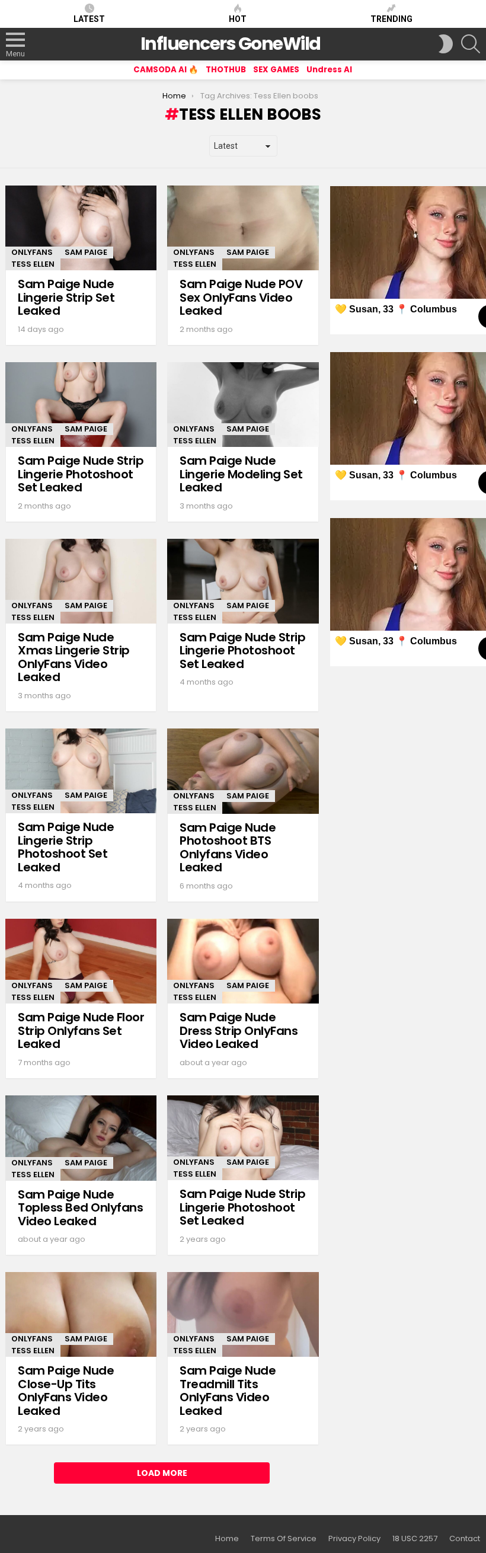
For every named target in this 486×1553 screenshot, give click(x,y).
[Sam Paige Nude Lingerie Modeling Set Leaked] (242, 404)
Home (227, 1539)
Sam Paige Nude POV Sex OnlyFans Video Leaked (241, 297)
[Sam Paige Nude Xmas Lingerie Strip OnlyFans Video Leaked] (80, 581)
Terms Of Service (283, 1539)
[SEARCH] (470, 44)
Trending (391, 19)
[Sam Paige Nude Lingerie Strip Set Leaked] (80, 228)
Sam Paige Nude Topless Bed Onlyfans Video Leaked (80, 1207)
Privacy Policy (354, 1539)
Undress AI (329, 69)
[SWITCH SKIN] (445, 44)
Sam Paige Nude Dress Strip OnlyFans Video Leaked (239, 1030)
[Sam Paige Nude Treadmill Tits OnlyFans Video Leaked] (242, 1314)
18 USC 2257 (414, 1539)
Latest (89, 19)
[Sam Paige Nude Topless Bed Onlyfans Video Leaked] (80, 1138)
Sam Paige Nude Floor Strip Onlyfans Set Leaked (81, 1030)
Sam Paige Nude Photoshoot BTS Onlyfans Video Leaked (228, 847)
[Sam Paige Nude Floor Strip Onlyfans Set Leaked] (80, 961)
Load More (162, 1473)
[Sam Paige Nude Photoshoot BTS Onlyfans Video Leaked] (242, 771)
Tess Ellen (33, 264)
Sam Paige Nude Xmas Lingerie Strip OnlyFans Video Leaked (74, 657)
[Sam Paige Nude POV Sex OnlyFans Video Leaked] (242, 228)
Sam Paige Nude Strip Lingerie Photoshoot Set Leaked (80, 474)
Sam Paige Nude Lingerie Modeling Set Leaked (241, 474)
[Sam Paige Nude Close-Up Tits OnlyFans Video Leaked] (80, 1314)
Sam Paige (86, 252)
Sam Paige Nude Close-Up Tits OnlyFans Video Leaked (66, 1390)
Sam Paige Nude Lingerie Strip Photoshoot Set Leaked (66, 847)
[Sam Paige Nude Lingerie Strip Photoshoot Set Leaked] (80, 770)
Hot (238, 19)
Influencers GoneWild (230, 43)
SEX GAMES (276, 69)
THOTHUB (226, 69)
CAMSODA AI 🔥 (166, 69)
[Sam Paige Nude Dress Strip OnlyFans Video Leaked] (242, 961)
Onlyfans (32, 252)
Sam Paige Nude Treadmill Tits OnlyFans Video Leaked (228, 1390)
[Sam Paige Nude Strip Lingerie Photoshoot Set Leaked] (80, 404)
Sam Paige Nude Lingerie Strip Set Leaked (66, 297)
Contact (464, 1539)
